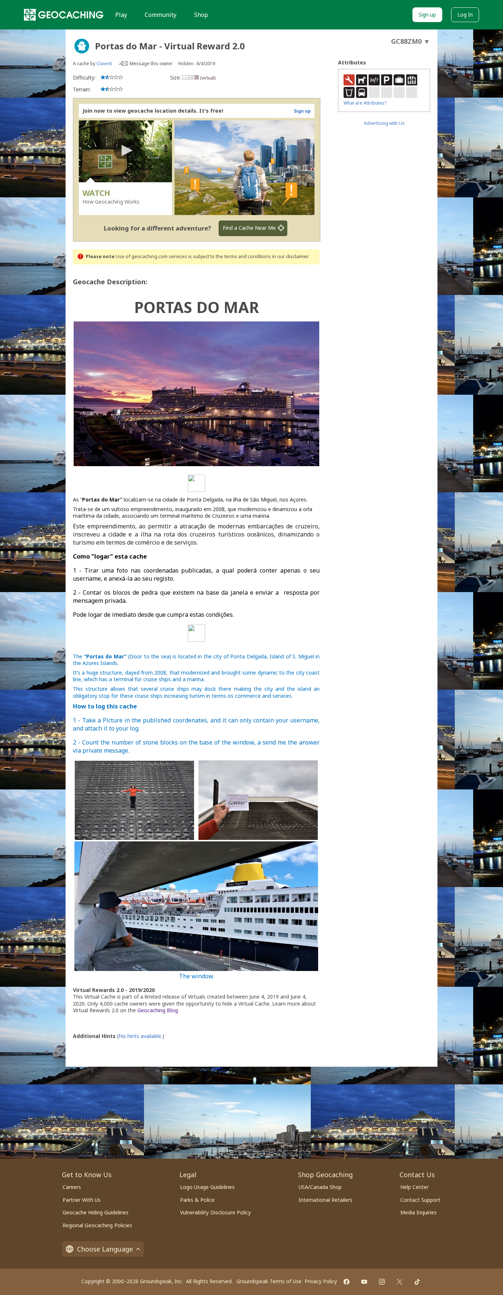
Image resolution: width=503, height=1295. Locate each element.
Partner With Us (82, 1199)
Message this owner (151, 63)
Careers (72, 1186)
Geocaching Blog (157, 1010)
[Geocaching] (63, 14)
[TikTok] (417, 1282)
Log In (465, 14)
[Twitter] (399, 1282)
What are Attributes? (365, 103)
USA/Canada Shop (320, 1186)
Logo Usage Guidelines (207, 1186)
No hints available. (140, 1035)
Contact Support (420, 1199)
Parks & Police (197, 1199)
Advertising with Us (384, 123)
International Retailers (325, 1199)
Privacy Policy (321, 1281)
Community (160, 15)
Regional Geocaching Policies (97, 1225)
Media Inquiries (418, 1212)
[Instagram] (381, 1282)
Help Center (414, 1186)
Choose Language (105, 1249)
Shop (201, 15)
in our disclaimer (290, 256)
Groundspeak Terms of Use (269, 1281)
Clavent (104, 63)
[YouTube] (364, 1282)
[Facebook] (346, 1282)
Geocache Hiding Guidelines (96, 1212)
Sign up (427, 14)
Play (121, 15)
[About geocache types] (82, 46)
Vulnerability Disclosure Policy (215, 1212)
